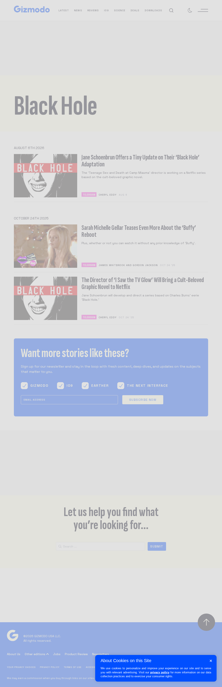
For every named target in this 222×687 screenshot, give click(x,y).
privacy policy (159, 672)
